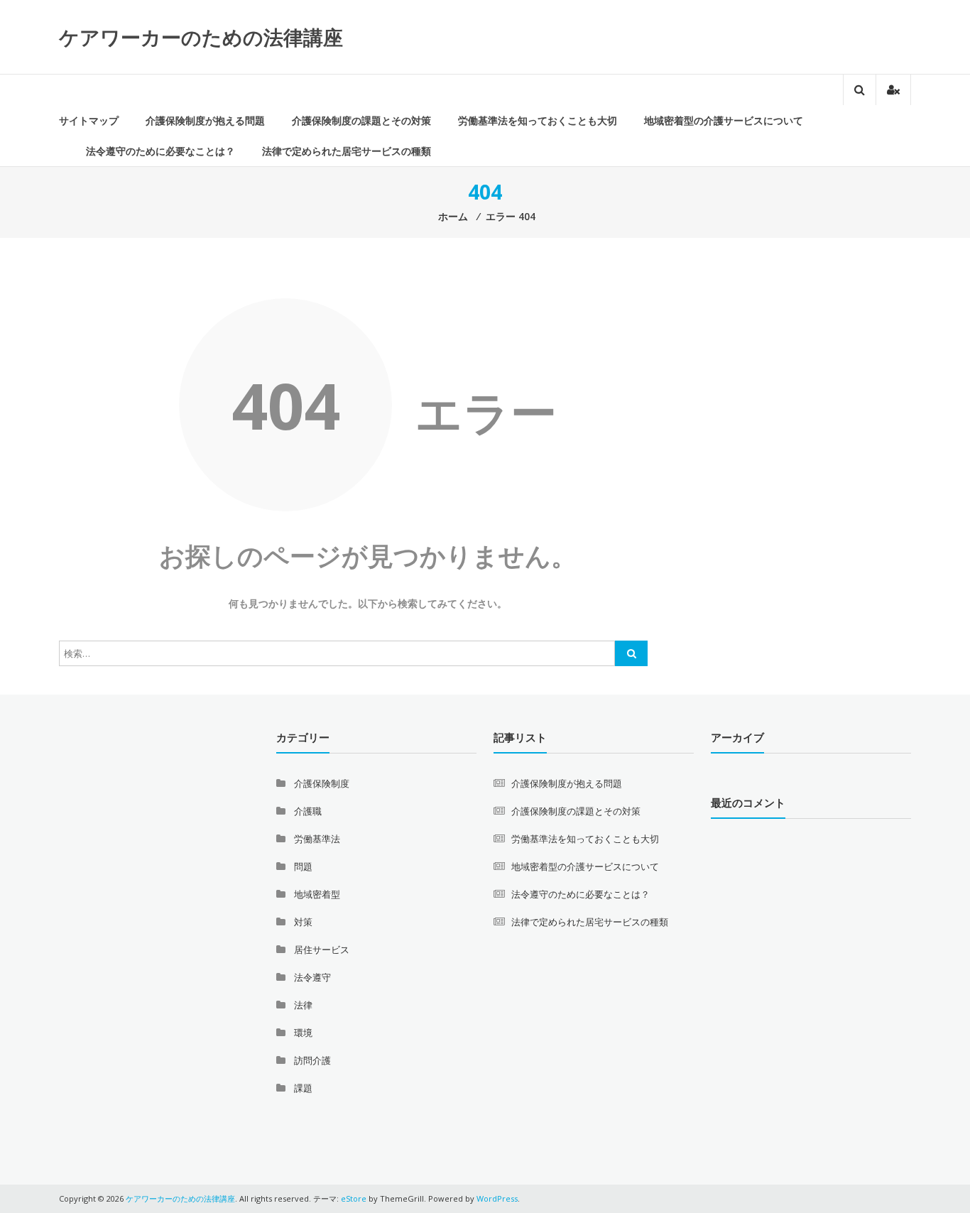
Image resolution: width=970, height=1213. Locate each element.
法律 (303, 1005)
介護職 (308, 811)
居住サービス (321, 949)
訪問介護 (312, 1060)
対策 (303, 921)
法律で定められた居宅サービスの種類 (346, 151)
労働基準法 (317, 838)
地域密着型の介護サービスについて (723, 120)
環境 (303, 1032)
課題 (303, 1088)
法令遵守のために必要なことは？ (160, 151)
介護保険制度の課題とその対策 (361, 120)
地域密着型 (317, 894)
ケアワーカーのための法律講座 (201, 36)
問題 (303, 866)
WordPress (497, 1198)
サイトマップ (89, 120)
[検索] (631, 653)
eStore (353, 1198)
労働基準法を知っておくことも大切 (537, 120)
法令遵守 (312, 977)
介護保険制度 (321, 783)
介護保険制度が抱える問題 (205, 120)
